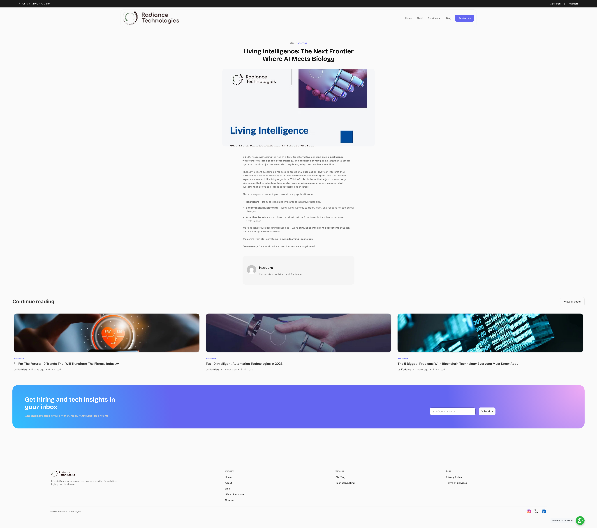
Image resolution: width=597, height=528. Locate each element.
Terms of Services (456, 482)
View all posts (572, 301)
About (420, 18)
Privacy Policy (454, 477)
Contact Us (464, 18)
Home (408, 18)
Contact (230, 500)
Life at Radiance (234, 494)
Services (433, 18)
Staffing (340, 477)
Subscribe (487, 411)
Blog (448, 18)
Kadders (573, 3)
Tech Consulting (345, 482)
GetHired (555, 3)
